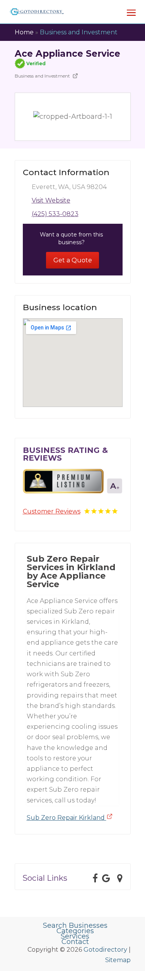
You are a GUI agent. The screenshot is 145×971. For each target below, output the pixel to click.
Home (24, 32)
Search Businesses (75, 925)
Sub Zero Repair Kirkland (66, 817)
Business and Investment (79, 32)
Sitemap (118, 960)
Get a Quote (72, 260)
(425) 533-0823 (55, 214)
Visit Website (51, 200)
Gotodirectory (105, 949)
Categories (75, 931)
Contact (75, 941)
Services (75, 936)
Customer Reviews (51, 511)
